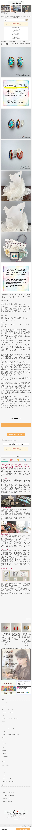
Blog (4, 772)
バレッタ (4, 725)
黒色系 (3, 740)
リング (3, 715)
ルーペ (3, 731)
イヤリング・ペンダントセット (9, 728)
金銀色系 (4, 743)
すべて (4, 459)
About (4, 768)
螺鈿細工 (4, 750)
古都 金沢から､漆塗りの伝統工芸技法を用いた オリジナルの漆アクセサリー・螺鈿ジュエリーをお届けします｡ (16, 17)
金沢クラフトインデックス (8, 792)
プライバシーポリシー (7, 778)
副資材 (3, 761)
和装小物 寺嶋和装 (6, 789)
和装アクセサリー (6, 721)
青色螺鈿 (4, 753)
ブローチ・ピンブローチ (7, 712)
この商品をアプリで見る (16, 444)
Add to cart (16, 425)
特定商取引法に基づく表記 (8, 781)
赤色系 (3, 737)
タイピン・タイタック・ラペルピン (10, 718)
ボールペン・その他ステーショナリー (10, 734)
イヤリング (4, 703)
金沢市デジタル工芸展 (7, 801)
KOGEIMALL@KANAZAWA (8, 795)
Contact (4, 775)
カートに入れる (23, 829)
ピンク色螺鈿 (5, 756)
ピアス (3, 706)
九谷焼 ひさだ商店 (6, 798)
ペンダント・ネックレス (7, 709)
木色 (3, 747)
